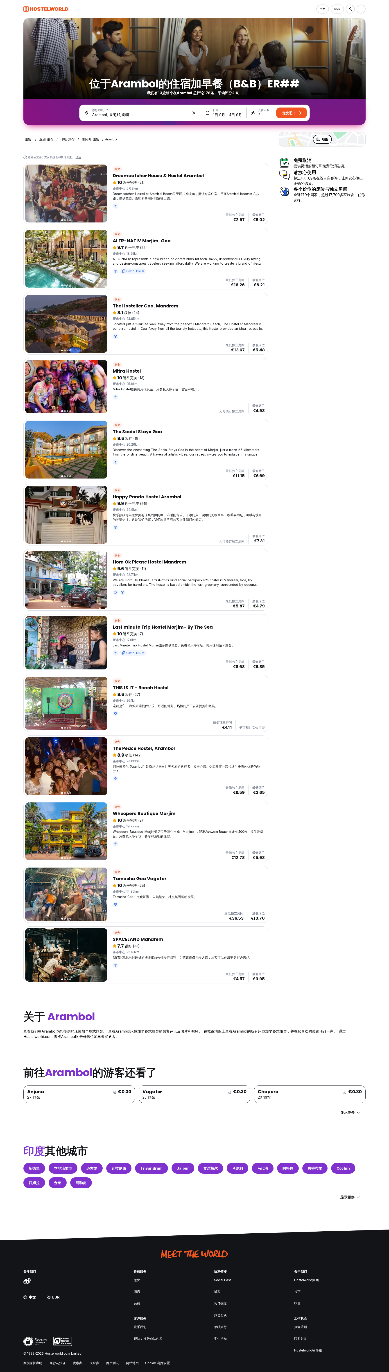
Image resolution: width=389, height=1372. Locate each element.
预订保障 (220, 1303)
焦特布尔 (315, 1168)
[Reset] (193, 113)
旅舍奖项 (220, 1315)
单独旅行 (220, 1327)
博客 (217, 1292)
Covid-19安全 (135, 271)
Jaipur (183, 1168)
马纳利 (237, 1168)
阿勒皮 (81, 1182)
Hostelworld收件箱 (308, 1350)
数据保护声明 (33, 1363)
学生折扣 (220, 1338)
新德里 (34, 1168)
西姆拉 (34, 1182)
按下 (297, 1292)
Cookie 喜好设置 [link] (157, 1363)
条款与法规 (58, 1363)
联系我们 (140, 1327)
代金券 (94, 1363)
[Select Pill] (350, 9)
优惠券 (77, 1363)
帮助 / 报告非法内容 (148, 1338)
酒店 (137, 1292)
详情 (78, 157)
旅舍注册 (300, 1327)
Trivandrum (151, 1168)
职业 (297, 1303)
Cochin (343, 1168)
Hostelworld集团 (306, 1280)
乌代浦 (262, 1168)
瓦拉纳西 (119, 1168)
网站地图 (132, 1363)
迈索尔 (91, 1168)
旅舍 (117, 169)
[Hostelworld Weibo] (27, 1281)
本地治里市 (63, 1168)
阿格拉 (288, 1168)
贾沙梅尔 (210, 1168)
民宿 (137, 1303)
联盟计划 (300, 1338)
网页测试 (112, 1363)
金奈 (57, 1182)
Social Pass (222, 1280)
